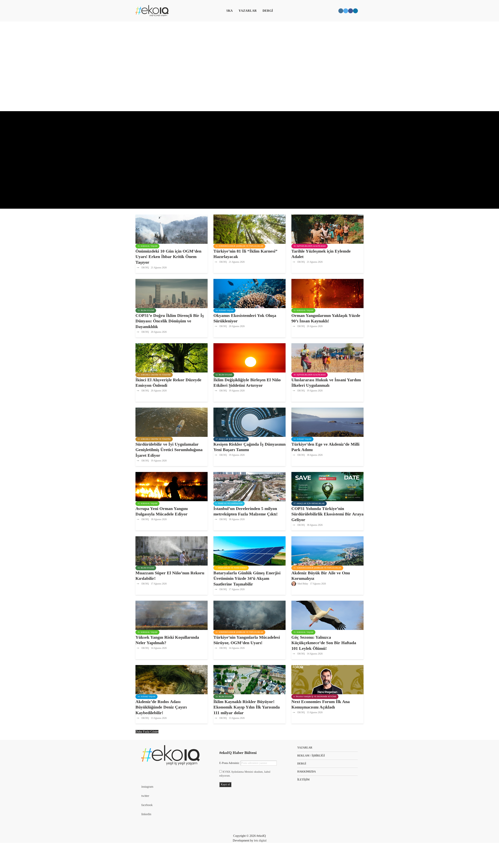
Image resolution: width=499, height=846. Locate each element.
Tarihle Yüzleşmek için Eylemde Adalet (321, 254)
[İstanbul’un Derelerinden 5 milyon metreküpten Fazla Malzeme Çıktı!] (249, 486)
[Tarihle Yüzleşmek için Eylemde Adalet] (327, 228)
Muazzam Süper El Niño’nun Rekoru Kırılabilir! (169, 575)
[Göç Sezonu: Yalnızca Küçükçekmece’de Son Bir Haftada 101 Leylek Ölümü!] (327, 614)
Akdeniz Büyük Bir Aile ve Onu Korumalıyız (320, 575)
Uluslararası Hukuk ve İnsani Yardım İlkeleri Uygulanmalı (326, 382)
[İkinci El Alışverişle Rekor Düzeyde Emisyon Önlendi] (171, 357)
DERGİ (268, 10)
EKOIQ (145, 267)
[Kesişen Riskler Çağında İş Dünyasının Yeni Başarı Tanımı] (249, 421)
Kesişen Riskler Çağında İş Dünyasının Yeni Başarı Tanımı (249, 447)
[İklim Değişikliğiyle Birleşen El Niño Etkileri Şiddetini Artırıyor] (249, 357)
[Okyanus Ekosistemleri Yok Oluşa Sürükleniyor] (249, 293)
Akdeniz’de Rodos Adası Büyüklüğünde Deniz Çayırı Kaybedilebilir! (161, 707)
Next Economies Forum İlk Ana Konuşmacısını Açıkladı (320, 704)
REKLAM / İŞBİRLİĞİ (311, 755)
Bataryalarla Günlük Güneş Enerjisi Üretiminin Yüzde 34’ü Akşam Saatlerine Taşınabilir (246, 578)
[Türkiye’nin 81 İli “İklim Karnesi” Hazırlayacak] (249, 228)
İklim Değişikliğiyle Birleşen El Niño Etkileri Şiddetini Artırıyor (247, 382)
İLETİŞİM (303, 779)
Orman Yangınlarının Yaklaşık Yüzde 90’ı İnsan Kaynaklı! (325, 318)
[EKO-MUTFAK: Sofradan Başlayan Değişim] (249, 160)
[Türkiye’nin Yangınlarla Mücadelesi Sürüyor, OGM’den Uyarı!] (249, 614)
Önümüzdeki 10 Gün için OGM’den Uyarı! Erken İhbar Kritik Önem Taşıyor (168, 257)
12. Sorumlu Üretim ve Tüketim (154, 125)
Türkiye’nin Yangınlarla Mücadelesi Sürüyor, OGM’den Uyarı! (246, 640)
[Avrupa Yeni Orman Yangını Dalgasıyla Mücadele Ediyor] (171, 486)
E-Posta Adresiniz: (230, 763)
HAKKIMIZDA (306, 771)
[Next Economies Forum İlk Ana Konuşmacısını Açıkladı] (327, 679)
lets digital (260, 840)
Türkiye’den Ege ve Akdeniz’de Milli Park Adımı (325, 447)
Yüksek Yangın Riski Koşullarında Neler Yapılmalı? (167, 640)
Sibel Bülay (302, 583)
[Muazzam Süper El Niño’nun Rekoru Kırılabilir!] (171, 550)
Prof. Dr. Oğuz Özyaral (153, 192)
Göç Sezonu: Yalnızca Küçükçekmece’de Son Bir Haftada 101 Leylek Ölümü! (323, 643)
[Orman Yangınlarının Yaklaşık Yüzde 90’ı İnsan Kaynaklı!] (327, 293)
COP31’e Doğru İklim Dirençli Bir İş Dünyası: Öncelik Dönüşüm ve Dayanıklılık (169, 321)
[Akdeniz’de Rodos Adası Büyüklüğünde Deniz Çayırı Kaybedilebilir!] (171, 679)
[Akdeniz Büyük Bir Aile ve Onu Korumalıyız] (327, 550)
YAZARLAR (248, 10)
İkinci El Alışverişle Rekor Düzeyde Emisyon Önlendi (168, 382)
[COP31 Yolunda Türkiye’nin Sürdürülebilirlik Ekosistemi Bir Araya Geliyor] (327, 486)
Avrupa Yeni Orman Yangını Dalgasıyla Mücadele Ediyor (161, 511)
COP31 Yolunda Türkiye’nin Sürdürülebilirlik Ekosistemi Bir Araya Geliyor (327, 514)
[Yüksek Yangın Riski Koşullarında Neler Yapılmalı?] (171, 614)
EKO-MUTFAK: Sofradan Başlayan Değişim (180, 140)
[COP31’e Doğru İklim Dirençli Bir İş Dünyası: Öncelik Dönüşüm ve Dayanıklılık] (171, 293)
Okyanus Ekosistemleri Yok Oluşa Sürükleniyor (244, 318)
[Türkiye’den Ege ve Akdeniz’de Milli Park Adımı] (327, 421)
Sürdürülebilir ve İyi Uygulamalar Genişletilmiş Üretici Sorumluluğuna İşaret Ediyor (169, 450)
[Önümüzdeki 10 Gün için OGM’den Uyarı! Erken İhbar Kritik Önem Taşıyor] (171, 228)
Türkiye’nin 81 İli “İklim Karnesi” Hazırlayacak (245, 254)
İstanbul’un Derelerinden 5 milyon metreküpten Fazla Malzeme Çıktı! (245, 511)
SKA (229, 10)
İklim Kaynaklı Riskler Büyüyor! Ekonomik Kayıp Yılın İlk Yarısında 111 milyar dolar (246, 707)
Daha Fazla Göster (146, 731)
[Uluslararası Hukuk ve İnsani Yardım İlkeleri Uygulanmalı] (327, 357)
